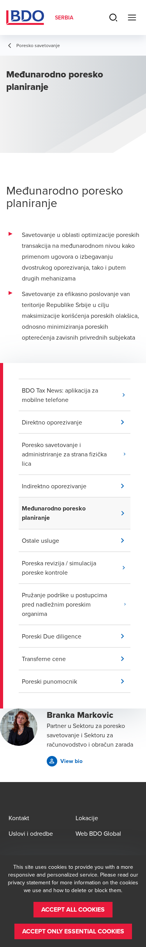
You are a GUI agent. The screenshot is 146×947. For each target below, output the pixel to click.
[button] (76, 395)
